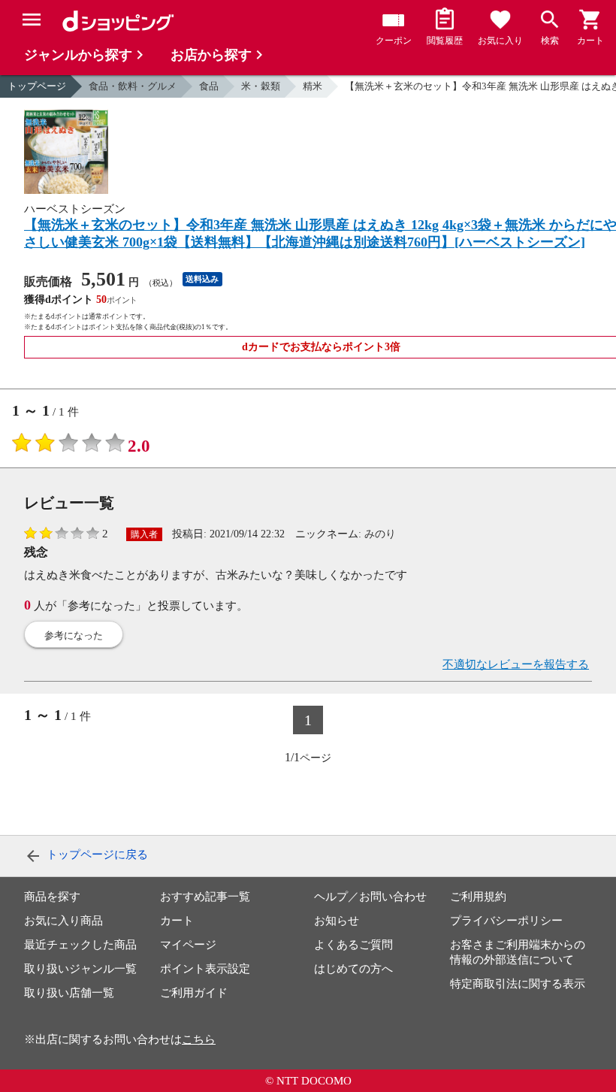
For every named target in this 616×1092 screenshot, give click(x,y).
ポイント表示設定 (205, 969)
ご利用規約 (478, 897)
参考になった (73, 635)
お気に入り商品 (63, 921)
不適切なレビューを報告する (515, 664)
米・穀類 (260, 86)
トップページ (37, 86)
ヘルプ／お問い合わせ (370, 897)
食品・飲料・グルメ (133, 86)
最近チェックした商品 (80, 945)
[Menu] (31, 19)
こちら (199, 1039)
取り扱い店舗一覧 (69, 993)
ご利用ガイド (194, 993)
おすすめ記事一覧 (205, 897)
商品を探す (52, 897)
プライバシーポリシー (506, 921)
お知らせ (336, 921)
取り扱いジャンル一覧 (80, 969)
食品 (209, 86)
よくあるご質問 (353, 945)
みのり (380, 534)
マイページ (188, 945)
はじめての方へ (353, 969)
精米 (312, 86)
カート (177, 921)
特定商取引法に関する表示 (517, 984)
